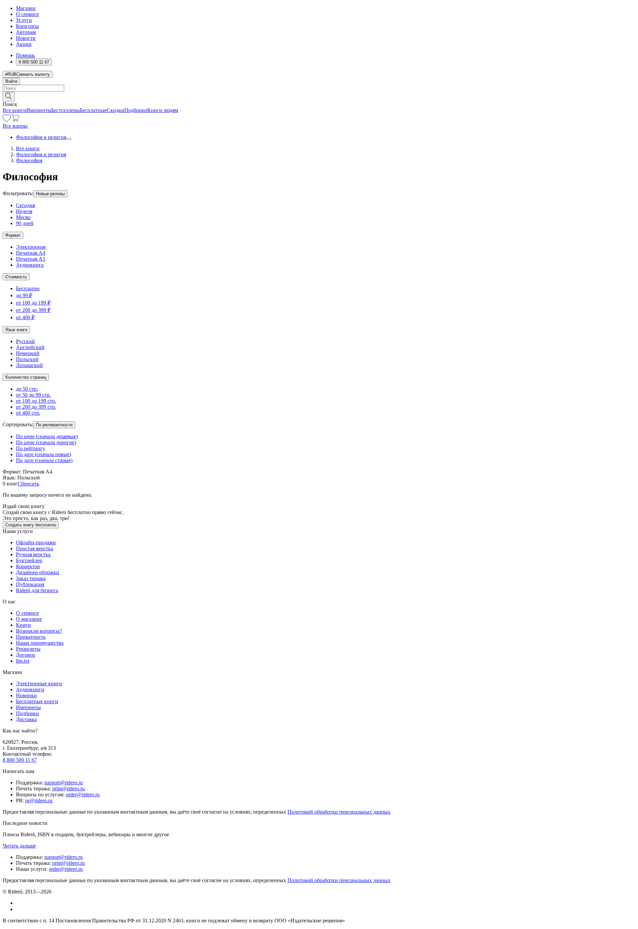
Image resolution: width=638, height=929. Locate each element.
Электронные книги (39, 683)
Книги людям (162, 110)
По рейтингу (30, 448)
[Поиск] (9, 96)
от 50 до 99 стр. (33, 395)
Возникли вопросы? (39, 631)
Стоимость (16, 276)
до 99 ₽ (24, 295)
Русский (25, 341)
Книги (23, 625)
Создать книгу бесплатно (30, 524)
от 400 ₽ (25, 317)
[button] (319, 96)
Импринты (38, 110)
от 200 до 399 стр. (36, 407)
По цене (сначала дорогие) (46, 442)
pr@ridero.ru (39, 800)
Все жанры (15, 126)
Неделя (24, 211)
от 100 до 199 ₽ (33, 303)
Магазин (26, 8)
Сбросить (28, 483)
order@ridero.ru (83, 794)
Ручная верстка (33, 554)
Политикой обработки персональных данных (338, 812)
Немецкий (28, 353)
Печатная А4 (30, 253)
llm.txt (22, 661)
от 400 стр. (28, 413)
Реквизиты (28, 649)
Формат (13, 235)
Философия (29, 160)
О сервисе (27, 14)
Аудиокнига (30, 265)
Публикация (30, 584)
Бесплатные (93, 110)
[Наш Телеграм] (19, 909)
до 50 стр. (27, 389)
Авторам (26, 32)
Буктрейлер (29, 560)
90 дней (25, 223)
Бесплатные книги (37, 701)
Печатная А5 (30, 259)
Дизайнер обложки (37, 572)
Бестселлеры (65, 110)
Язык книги (16, 329)
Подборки (135, 110)
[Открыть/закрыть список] (68, 139)
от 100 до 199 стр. (36, 401)
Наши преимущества (39, 643)
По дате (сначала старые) (44, 460)
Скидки (115, 110)
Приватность (31, 637)
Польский (27, 359)
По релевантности (54, 424)
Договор (25, 655)
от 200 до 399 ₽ (33, 310)
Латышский (29, 365)
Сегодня (25, 205)
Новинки (26, 695)
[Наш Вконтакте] (19, 903)
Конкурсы (27, 26)
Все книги (14, 110)
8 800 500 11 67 (20, 760)
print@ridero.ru (68, 788)
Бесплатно (28, 288)
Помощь (25, 55)
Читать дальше (19, 846)
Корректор (28, 566)
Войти (11, 81)
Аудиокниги (30, 689)
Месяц (23, 217)
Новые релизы (50, 193)
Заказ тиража (31, 578)
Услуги (24, 20)
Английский (30, 347)
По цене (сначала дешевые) (47, 436)
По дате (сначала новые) (43, 454)
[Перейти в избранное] (7, 120)
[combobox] (319, 88)
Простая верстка (34, 548)
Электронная (31, 247)
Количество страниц (25, 377)
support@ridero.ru (63, 782)
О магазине (29, 619)
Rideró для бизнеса (37, 590)
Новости (26, 38)
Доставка (26, 719)
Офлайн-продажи (36, 542)
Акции (24, 44)
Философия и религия (41, 137)
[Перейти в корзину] (15, 120)
